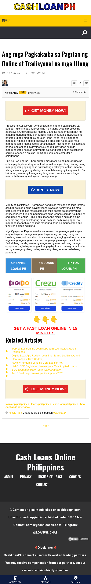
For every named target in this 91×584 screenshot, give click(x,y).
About (8, 476)
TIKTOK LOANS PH (70, 266)
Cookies (75, 476)
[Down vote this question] (86, 83)
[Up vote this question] (74, 83)
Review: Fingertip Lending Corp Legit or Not (37, 362)
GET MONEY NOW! (48, 111)
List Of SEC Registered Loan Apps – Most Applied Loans (44, 366)
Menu (6, 20)
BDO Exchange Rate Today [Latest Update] (36, 369)
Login (45, 425)
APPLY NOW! (49, 190)
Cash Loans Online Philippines (45, 462)
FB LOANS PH (46, 266)
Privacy (26, 476)
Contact (42, 484)
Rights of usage (50, 476)
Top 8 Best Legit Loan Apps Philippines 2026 (37, 373)
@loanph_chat (45, 532)
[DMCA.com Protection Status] (78, 540)
